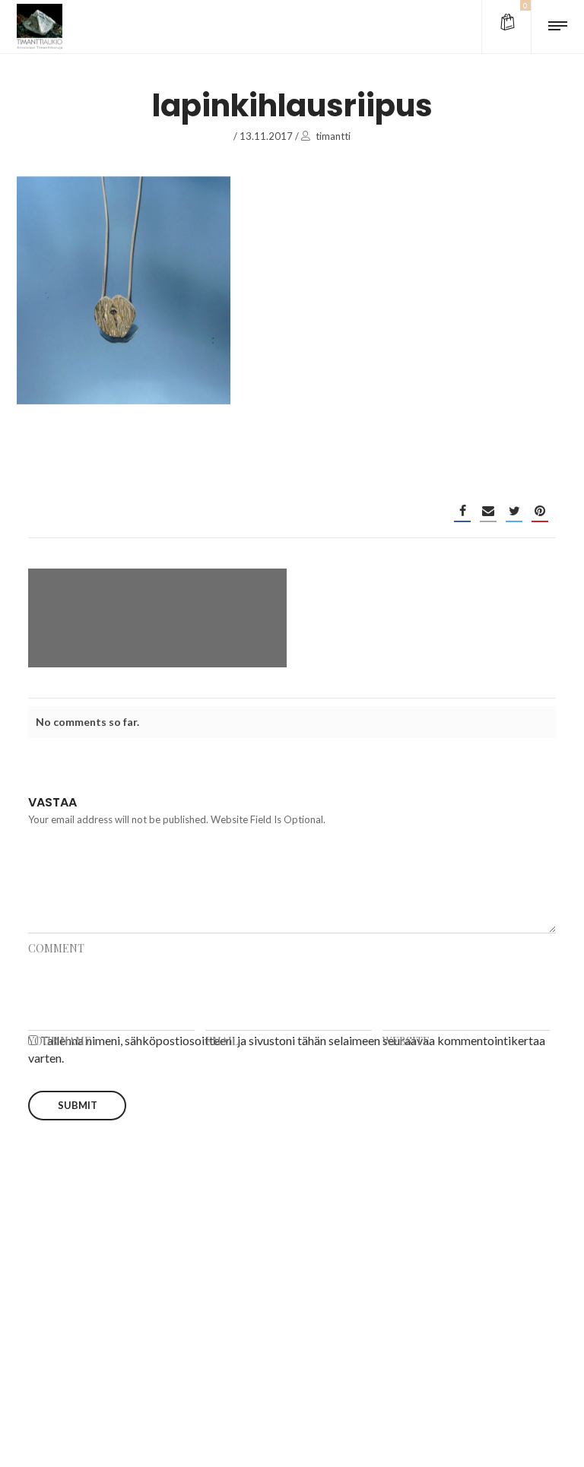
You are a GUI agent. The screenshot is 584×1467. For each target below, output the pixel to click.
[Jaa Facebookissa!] (462, 510)
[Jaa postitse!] (488, 510)
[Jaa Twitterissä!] (514, 510)
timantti (333, 136)
